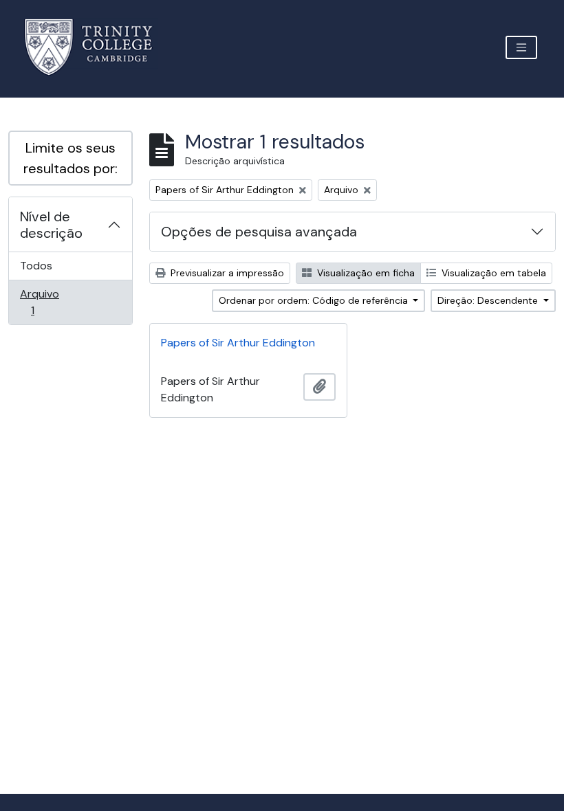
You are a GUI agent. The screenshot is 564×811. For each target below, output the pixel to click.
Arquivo (52, 302)
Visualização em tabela (492, 273)
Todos (36, 265)
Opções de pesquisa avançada (259, 232)
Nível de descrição (51, 225)
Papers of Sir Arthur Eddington (238, 342)
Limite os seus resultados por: (70, 158)
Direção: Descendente (489, 300)
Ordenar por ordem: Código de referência (315, 300)
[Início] (96, 47)
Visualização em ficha (364, 273)
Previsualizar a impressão (226, 273)
